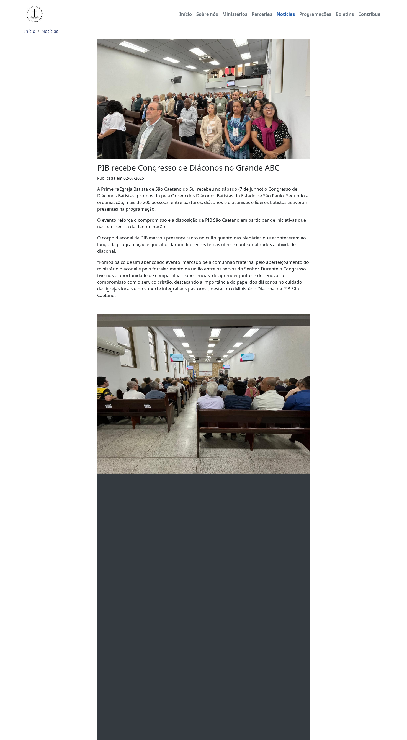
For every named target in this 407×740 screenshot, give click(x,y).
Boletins (345, 14)
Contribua (369, 14)
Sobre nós (207, 14)
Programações (315, 14)
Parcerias (262, 14)
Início (185, 14)
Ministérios (234, 14)
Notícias (286, 14)
